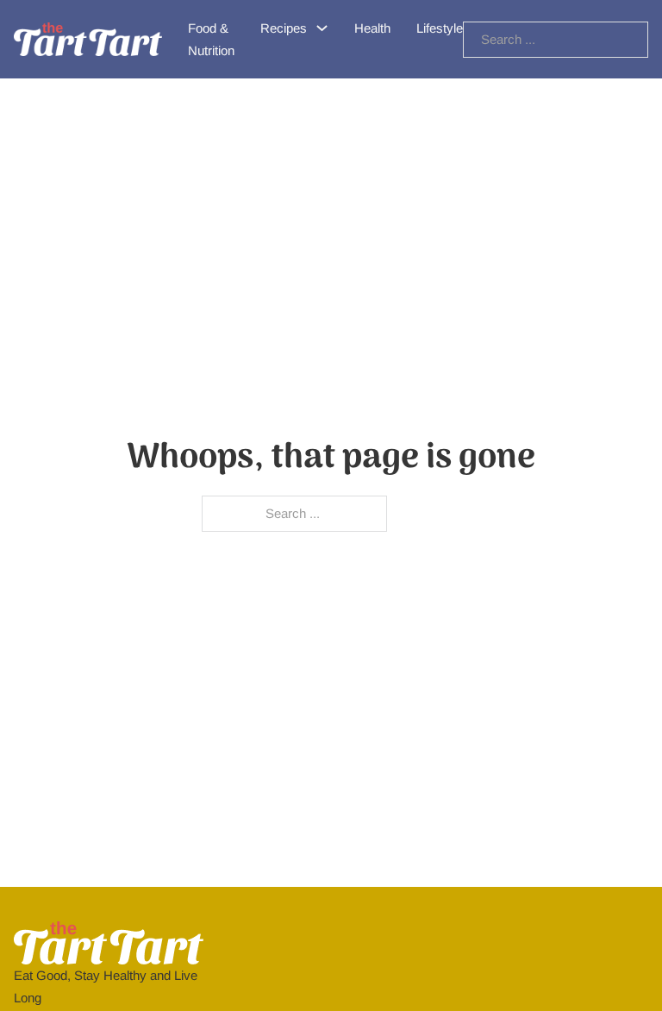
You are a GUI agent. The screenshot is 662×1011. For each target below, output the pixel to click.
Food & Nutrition (211, 39)
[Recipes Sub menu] (321, 28)
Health (372, 28)
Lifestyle (439, 28)
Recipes (283, 28)
